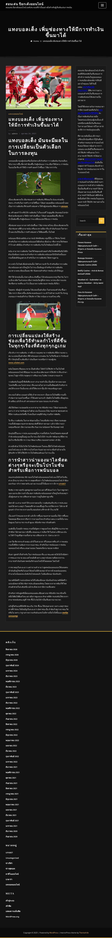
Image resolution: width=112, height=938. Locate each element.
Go (101, 220)
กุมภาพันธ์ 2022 (12, 756)
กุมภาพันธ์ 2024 (12, 665)
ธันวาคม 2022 (11, 702)
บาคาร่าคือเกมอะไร (86, 178)
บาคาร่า (9, 879)
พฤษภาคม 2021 (12, 804)
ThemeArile (84, 932)
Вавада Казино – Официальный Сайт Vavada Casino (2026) (87, 261)
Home (36, 41)
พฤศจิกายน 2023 (13, 681)
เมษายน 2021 (11, 809)
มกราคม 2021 (11, 826)
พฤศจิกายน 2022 (13, 708)
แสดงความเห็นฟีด (13, 911)
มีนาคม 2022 (11, 751)
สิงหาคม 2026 (11, 649)
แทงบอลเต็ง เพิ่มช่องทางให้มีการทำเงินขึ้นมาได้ (62, 41)
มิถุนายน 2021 (12, 799)
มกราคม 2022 (11, 761)
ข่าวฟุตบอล (10, 868)
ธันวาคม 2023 (11, 676)
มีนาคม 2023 (11, 686)
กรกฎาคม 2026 (12, 654)
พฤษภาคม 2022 (12, 740)
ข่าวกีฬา (9, 863)
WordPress (53, 932)
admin (13, 133)
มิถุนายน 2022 (12, 735)
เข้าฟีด (8, 906)
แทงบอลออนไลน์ (15, 114)
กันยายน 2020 (11, 836)
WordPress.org (12, 916)
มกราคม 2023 (11, 697)
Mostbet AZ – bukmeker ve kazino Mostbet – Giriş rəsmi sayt (90, 283)
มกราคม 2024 (11, 670)
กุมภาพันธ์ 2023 (12, 692)
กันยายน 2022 (11, 719)
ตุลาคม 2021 (11, 777)
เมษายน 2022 (11, 745)
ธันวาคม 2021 (11, 767)
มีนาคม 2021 (11, 815)
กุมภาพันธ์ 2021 (12, 820)
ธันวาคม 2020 (11, 831)
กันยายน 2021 (11, 783)
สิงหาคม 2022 (11, 724)
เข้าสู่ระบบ (10, 900)
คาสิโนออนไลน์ (12, 874)
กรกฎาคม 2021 (12, 793)
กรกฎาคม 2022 (12, 729)
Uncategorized (12, 858)
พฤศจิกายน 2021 (13, 772)
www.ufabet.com (16, 362)
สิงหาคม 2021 (11, 788)
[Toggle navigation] (102, 5)
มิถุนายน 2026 (12, 660)
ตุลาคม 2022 (11, 713)
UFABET (9, 852)
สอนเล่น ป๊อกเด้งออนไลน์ (25, 4)
